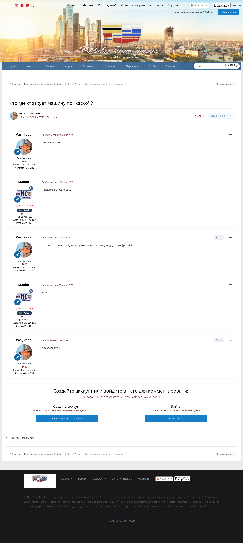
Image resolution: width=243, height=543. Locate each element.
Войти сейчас (176, 418)
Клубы (152, 66)
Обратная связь (126, 514)
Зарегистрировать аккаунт (67, 418)
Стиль (110, 514)
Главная (50, 66)
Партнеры (175, 5)
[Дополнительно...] (230, 135)
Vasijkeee (34, 113)
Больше (170, 66)
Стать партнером (133, 5)
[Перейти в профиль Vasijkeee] (14, 116)
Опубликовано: (57, 134)
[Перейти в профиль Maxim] (24, 194)
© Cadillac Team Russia (121, 520)
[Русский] (234, 5)
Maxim (23, 182)
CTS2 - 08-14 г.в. (48, 117)
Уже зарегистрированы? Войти (194, 12)
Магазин (87, 66)
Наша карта (99, 478)
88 (25, 161)
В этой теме (230, 66)
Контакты (156, 5)
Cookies (142, 514)
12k (25, 213)
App (68, 66)
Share (200, 115)
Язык (99, 514)
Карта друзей (107, 5)
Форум (88, 5)
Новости (72, 5)
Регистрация (229, 12)
